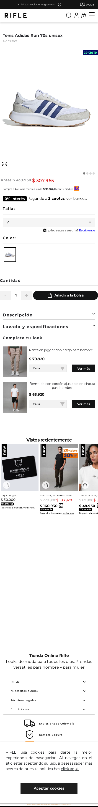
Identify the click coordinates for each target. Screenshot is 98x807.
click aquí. (70, 769)
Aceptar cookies (49, 788)
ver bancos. (76, 198)
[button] (87, 4)
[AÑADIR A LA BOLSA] (65, 295)
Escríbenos (87, 230)
